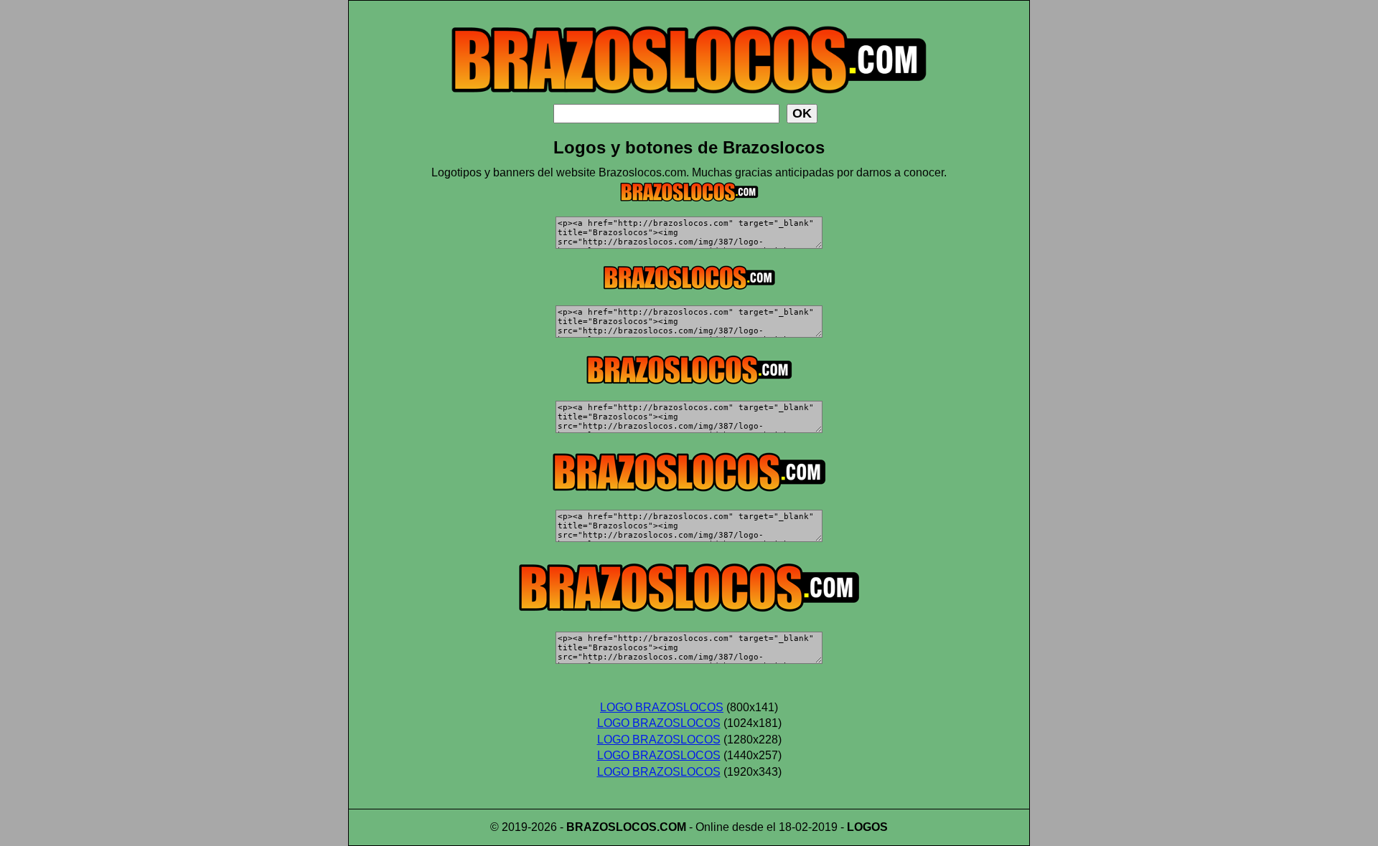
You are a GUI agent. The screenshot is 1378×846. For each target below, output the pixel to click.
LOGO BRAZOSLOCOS (661, 707)
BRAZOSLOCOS (611, 827)
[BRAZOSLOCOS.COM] (689, 100)
